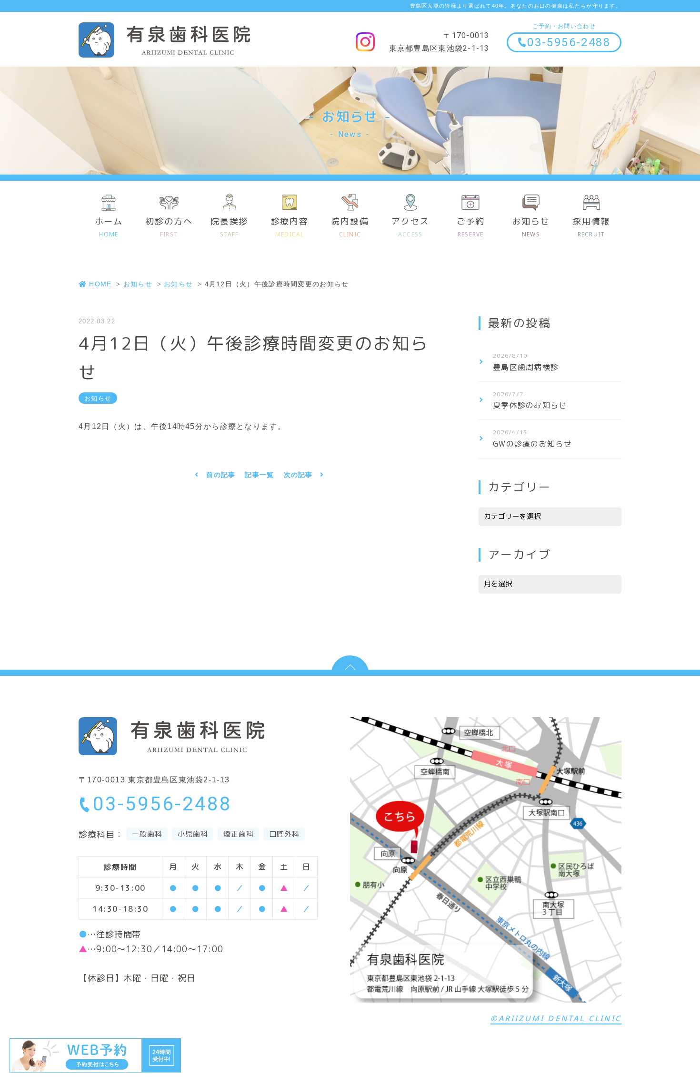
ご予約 (471, 226)
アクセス (410, 226)
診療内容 (290, 226)
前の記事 (220, 474)
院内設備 (350, 226)
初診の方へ (168, 226)
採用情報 (591, 226)
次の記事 (298, 474)
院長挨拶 (229, 226)
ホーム (109, 226)
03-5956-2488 (568, 42)
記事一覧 (259, 474)
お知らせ (531, 226)
